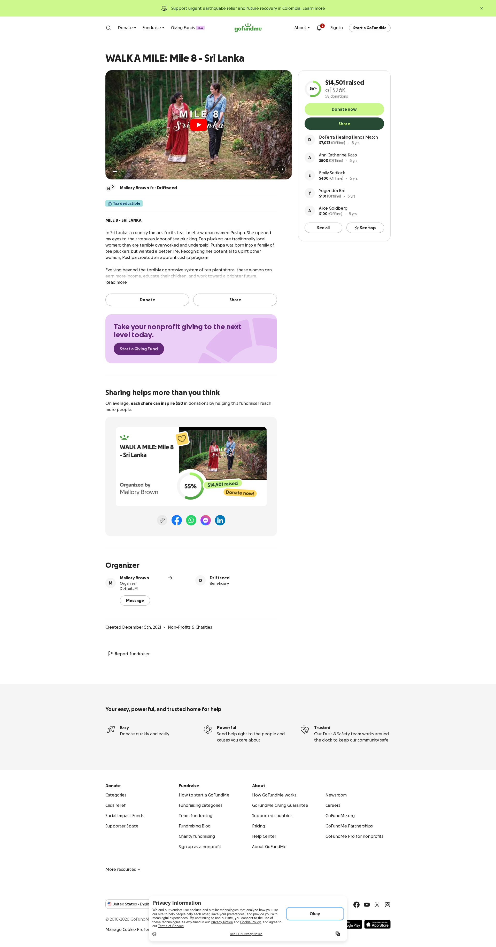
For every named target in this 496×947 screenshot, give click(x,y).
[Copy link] (162, 520)
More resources (120, 869)
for (148, 187)
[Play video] (198, 125)
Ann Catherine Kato (338, 155)
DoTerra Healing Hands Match (348, 137)
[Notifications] (319, 28)
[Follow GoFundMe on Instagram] (387, 904)
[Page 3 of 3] (123, 171)
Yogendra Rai (332, 190)
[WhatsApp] (191, 520)
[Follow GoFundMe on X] (377, 904)
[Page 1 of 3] (115, 171)
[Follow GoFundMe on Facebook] (356, 904)
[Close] (481, 8)
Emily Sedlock (332, 172)
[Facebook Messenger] (205, 520)
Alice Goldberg (333, 208)
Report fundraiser (132, 653)
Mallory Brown (134, 577)
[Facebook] (177, 520)
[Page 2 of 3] (119, 171)
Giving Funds (187, 27)
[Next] (281, 169)
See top (368, 227)
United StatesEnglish (132, 904)
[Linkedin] (220, 520)
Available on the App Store (377, 924)
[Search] (108, 28)
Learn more (314, 8)
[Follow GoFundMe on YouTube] (367, 904)
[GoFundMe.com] (248, 28)
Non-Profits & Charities (190, 627)
